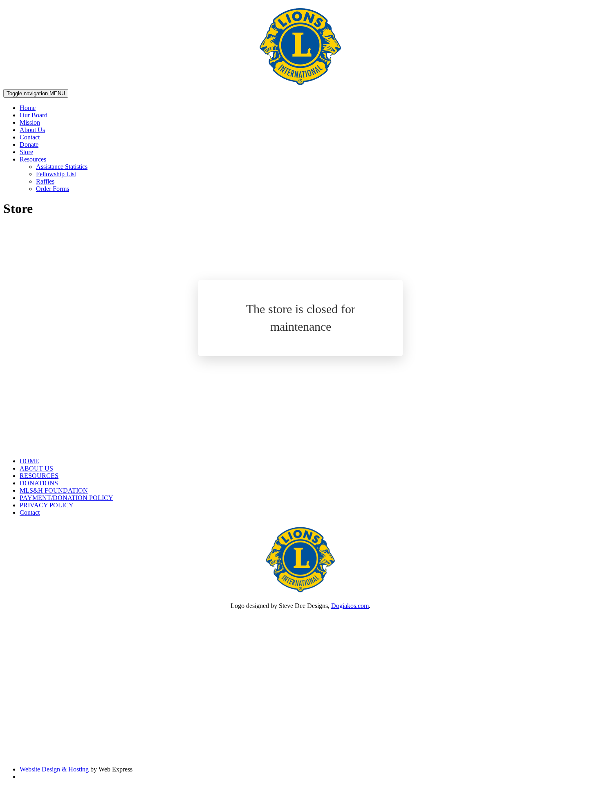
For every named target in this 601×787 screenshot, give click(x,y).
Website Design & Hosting (54, 769)
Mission (30, 122)
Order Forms (52, 188)
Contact (30, 137)
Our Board (33, 115)
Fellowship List (56, 173)
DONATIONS (39, 483)
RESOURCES (39, 475)
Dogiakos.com (350, 605)
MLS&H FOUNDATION (54, 490)
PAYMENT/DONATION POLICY (66, 497)
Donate (29, 144)
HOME (29, 460)
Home (28, 107)
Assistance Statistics (61, 166)
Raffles (45, 181)
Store (26, 151)
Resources (33, 159)
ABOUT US (36, 468)
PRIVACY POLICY (47, 505)
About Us (32, 129)
